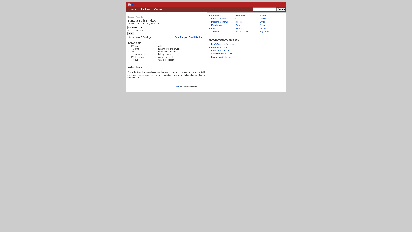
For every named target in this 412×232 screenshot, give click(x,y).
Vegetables (264, 31)
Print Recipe (181, 37)
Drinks (262, 22)
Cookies (263, 19)
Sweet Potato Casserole (221, 54)
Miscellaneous (217, 25)
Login (176, 87)
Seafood (215, 31)
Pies (213, 28)
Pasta (237, 25)
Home (133, 9)
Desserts (139, 17)
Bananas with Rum (219, 47)
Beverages (240, 15)
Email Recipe (195, 37)
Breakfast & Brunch (219, 19)
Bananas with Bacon (220, 50)
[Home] (132, 5)
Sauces (263, 28)
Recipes (130, 17)
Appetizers (216, 15)
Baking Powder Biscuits (221, 57)
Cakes (238, 19)
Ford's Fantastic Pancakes (222, 44)
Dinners (238, 22)
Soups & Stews (242, 31)
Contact (158, 9)
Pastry (262, 25)
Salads (238, 28)
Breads (263, 15)
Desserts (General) (219, 22)
